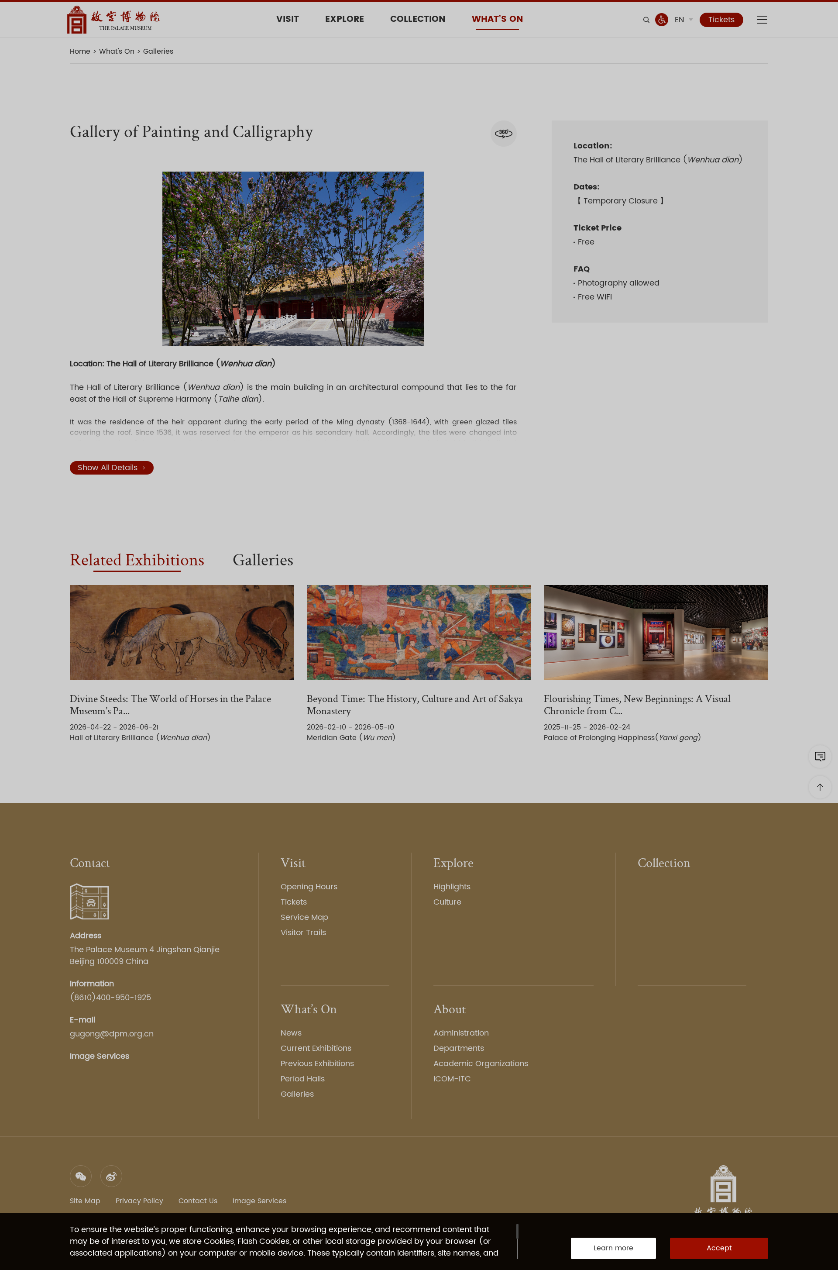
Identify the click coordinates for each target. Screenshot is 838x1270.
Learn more (613, 1248)
